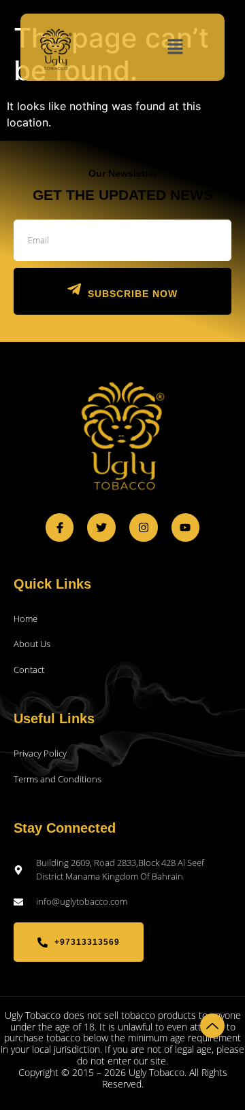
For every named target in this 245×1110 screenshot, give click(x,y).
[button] (175, 47)
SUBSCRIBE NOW (133, 293)
